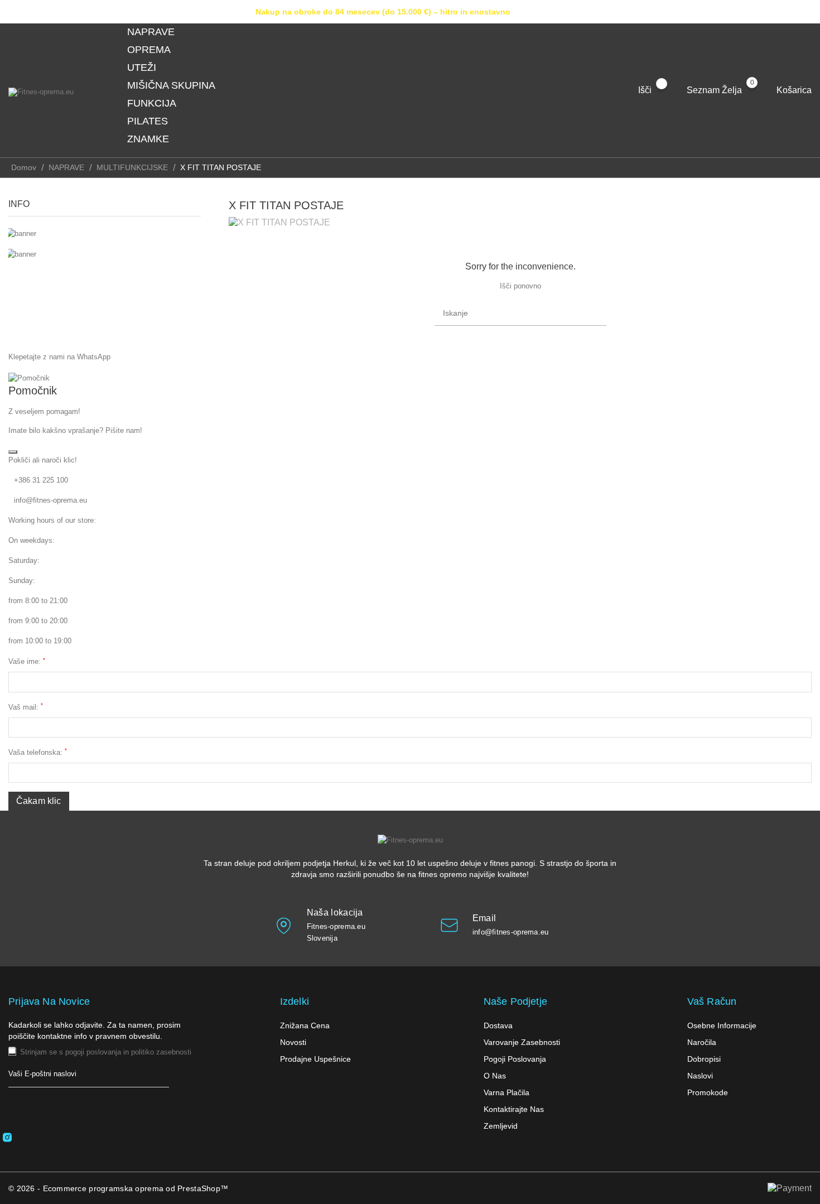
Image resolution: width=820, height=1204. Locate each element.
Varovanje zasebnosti (522, 1042)
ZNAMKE (154, 139)
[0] (763, 90)
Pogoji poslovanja (515, 1058)
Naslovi (700, 1075)
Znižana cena (305, 1025)
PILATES (154, 121)
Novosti (293, 1042)
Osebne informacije (721, 1025)
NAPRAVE (157, 32)
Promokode (707, 1092)
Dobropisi (704, 1058)
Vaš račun (712, 1001)
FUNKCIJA (158, 104)
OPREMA (155, 50)
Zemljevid (501, 1125)
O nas (495, 1075)
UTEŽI (148, 68)
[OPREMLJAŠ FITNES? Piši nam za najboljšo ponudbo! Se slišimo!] (104, 233)
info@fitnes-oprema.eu (50, 500)
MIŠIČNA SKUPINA (177, 86)
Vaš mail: (25, 706)
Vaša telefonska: (37, 752)
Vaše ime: (26, 661)
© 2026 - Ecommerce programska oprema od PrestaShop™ (118, 1188)
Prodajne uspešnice (315, 1058)
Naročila (701, 1042)
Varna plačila (506, 1092)
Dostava (498, 1025)
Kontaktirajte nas (514, 1109)
